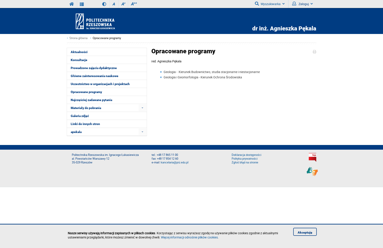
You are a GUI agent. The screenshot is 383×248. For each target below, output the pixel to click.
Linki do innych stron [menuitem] (85, 124)
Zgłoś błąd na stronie (245, 162)
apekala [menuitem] (76, 132)
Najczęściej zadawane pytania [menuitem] (91, 100)
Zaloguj (303, 4)
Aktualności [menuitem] (79, 52)
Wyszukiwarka (271, 4)
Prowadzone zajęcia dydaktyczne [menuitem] (94, 68)
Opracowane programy (107, 38)
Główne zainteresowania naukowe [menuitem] (94, 76)
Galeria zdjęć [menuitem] (80, 116)
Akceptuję (305, 232)
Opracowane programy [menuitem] (86, 92)
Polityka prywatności (245, 159)
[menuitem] (142, 107)
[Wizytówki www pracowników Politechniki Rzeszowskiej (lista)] (82, 4)
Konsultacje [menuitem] (79, 60)
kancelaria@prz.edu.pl (174, 162)
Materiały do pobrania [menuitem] (86, 108)
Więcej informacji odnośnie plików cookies (189, 237)
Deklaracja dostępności (246, 155)
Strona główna (78, 38)
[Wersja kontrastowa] (100, 4)
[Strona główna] (108, 21)
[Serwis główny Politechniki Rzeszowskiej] (72, 4)
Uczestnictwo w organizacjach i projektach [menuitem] (100, 84)
